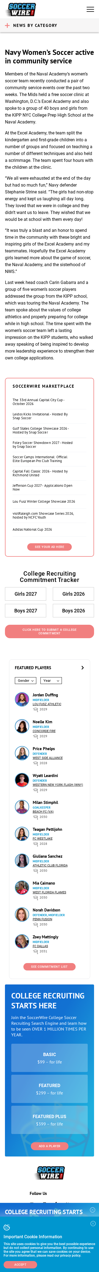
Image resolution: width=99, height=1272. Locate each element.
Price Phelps (44, 748)
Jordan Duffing (45, 694)
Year (47, 681)
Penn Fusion (42, 919)
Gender (23, 681)
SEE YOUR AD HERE (49, 547)
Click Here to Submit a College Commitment (49, 631)
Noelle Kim (42, 721)
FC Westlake (43, 838)
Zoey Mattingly (45, 936)
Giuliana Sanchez (47, 856)
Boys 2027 (25, 611)
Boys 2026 (73, 611)
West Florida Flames (49, 892)
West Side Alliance (48, 758)
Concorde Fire (44, 731)
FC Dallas (40, 946)
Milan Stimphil (45, 802)
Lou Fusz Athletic (47, 704)
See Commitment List (49, 967)
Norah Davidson (46, 910)
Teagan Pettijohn (47, 829)
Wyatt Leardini (45, 775)
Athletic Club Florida (50, 865)
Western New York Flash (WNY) (58, 785)
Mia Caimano (44, 883)
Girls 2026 (73, 594)
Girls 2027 (26, 594)
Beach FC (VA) (43, 812)
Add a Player (50, 1146)
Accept (20, 1265)
